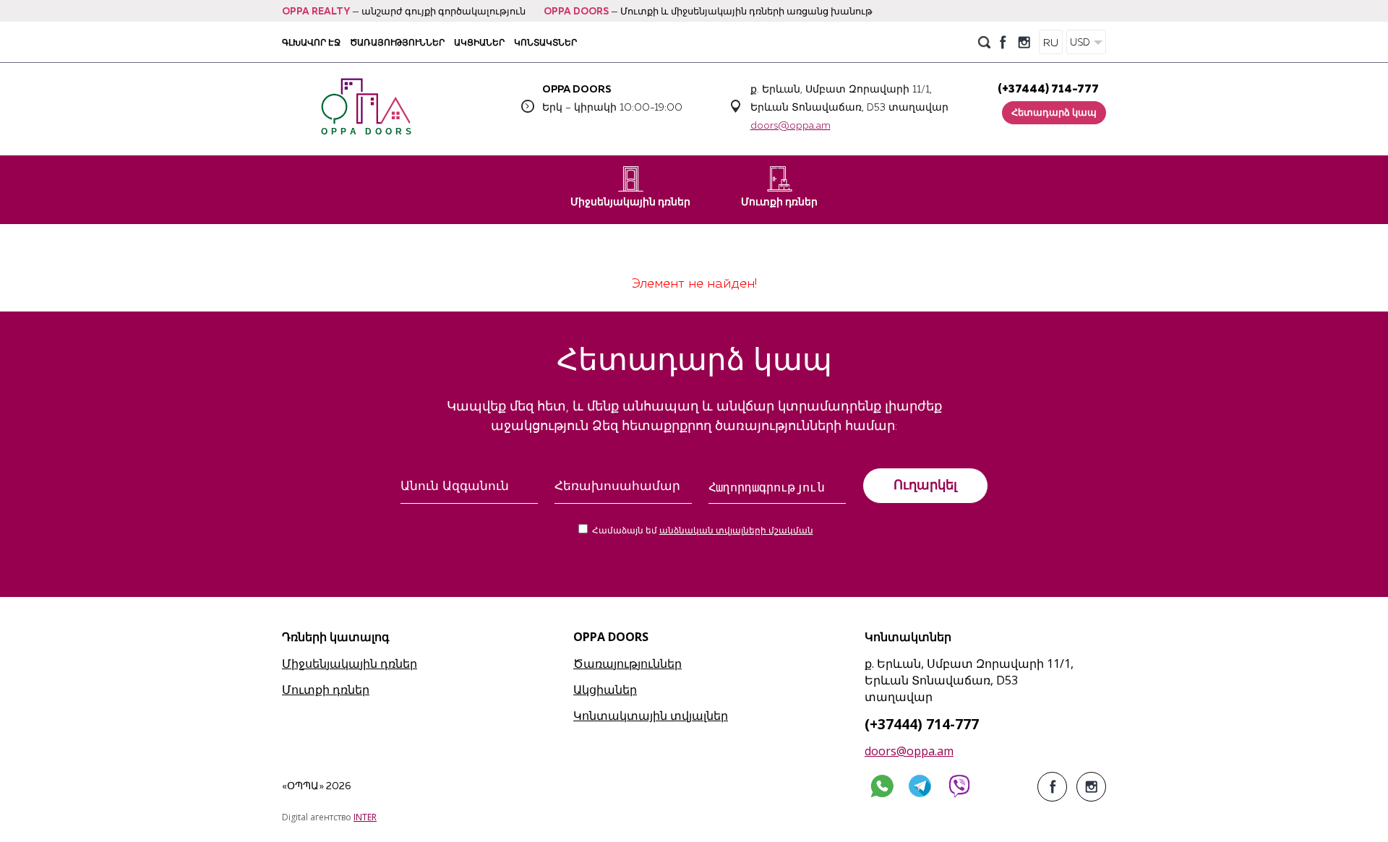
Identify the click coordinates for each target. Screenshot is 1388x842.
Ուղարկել (925, 485)
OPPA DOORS (576, 12)
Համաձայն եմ (702, 531)
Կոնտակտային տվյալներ (650, 715)
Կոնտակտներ (545, 42)
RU (1050, 43)
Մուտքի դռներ (779, 202)
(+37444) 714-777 (1048, 89)
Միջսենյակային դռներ (630, 202)
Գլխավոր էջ (311, 42)
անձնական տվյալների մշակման (736, 531)
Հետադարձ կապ (1054, 113)
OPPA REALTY (316, 12)
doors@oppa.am (790, 126)
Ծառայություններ (397, 42)
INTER (365, 817)
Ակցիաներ (479, 42)
